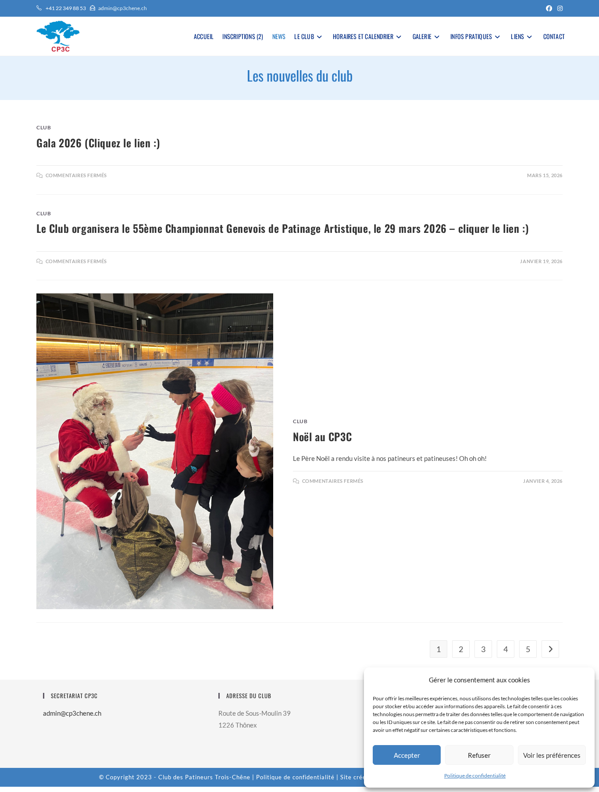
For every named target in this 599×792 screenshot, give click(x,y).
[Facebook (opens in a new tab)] (549, 8)
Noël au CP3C (322, 436)
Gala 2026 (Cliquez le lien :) (98, 142)
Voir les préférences (552, 755)
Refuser (479, 755)
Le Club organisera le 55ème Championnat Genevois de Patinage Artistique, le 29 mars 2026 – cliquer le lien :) (282, 228)
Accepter (407, 755)
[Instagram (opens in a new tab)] (559, 8)
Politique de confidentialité (475, 775)
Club (43, 127)
